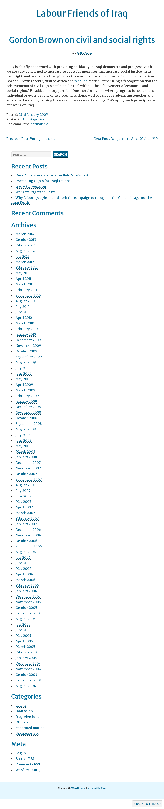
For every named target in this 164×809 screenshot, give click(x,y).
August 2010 (25, 301)
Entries (25, 759)
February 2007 (27, 518)
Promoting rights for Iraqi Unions (43, 181)
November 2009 (28, 346)
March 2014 (25, 234)
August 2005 (26, 619)
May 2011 (23, 273)
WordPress (78, 788)
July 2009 (23, 368)
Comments (28, 764)
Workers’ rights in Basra (36, 192)
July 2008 (23, 435)
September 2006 (29, 546)
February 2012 (27, 267)
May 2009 (23, 379)
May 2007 (23, 502)
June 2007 (23, 496)
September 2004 (29, 680)
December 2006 (28, 530)
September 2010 (28, 295)
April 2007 (24, 507)
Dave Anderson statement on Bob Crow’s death (53, 175)
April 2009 (24, 385)
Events (21, 705)
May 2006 (23, 569)
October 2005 (26, 608)
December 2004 (28, 663)
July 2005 (23, 624)
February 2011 (26, 290)
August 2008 (26, 429)
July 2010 (23, 307)
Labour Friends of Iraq (82, 13)
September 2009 (29, 357)
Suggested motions (31, 728)
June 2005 (23, 630)
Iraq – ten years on (31, 186)
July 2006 (23, 557)
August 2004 (26, 686)
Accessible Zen (97, 788)
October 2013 (26, 240)
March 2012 (25, 262)
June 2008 (24, 440)
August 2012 (25, 251)
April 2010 (24, 318)
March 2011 (24, 284)
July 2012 (22, 256)
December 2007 (28, 463)
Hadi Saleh (24, 711)
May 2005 (23, 636)
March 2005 (25, 647)
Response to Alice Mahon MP (126, 139)
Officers (22, 722)
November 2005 (28, 602)
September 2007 (29, 479)
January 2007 (26, 524)
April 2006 (24, 574)
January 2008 (26, 457)
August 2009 (26, 362)
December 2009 (28, 340)
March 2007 (25, 513)
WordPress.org (28, 770)
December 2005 (28, 596)
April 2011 (23, 279)
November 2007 (28, 468)
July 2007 (23, 491)
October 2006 (26, 541)
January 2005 (26, 658)
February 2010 (27, 329)
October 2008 (26, 418)
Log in (21, 753)
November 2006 (28, 535)
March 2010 (25, 323)
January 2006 (26, 591)
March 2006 (25, 580)
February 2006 (27, 585)
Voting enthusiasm (33, 139)
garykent (84, 52)
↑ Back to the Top (147, 804)
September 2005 (29, 613)
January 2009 (26, 401)
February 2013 (27, 245)
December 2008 (28, 407)
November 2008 (28, 412)
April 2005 (24, 641)
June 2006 (24, 563)
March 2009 (25, 390)
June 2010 (23, 312)
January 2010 (26, 334)
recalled (81, 81)
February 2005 (27, 652)
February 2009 (27, 396)
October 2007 (26, 474)
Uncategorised (35, 119)
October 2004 (26, 675)
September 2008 (29, 424)
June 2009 (24, 373)
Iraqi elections (27, 717)
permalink (39, 124)
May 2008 (23, 446)
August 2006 (26, 552)
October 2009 (26, 351)
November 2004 (28, 669)
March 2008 (25, 451)
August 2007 (26, 485)
